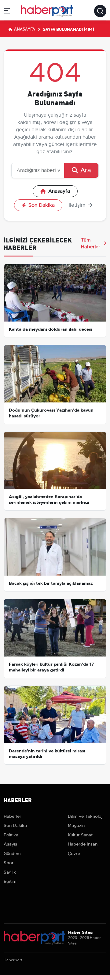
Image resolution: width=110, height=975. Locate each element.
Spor (9, 862)
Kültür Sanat (80, 835)
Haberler (12, 816)
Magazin (76, 825)
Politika (11, 835)
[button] (7, 12)
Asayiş (10, 844)
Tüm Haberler (90, 243)
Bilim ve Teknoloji (85, 816)
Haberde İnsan (82, 844)
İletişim (78, 205)
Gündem (12, 853)
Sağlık (10, 872)
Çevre (74, 853)
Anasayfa (24, 29)
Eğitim (10, 881)
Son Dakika (41, 205)
